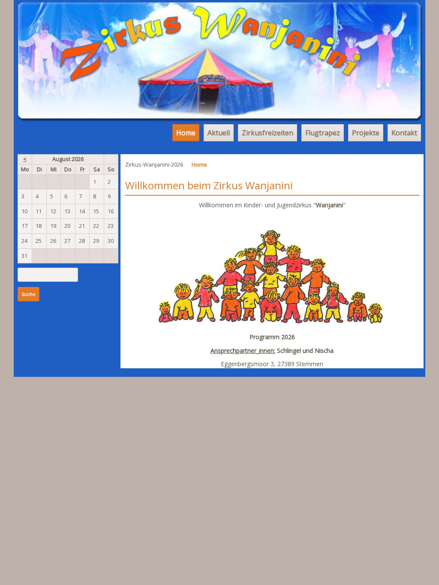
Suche (28, 294)
